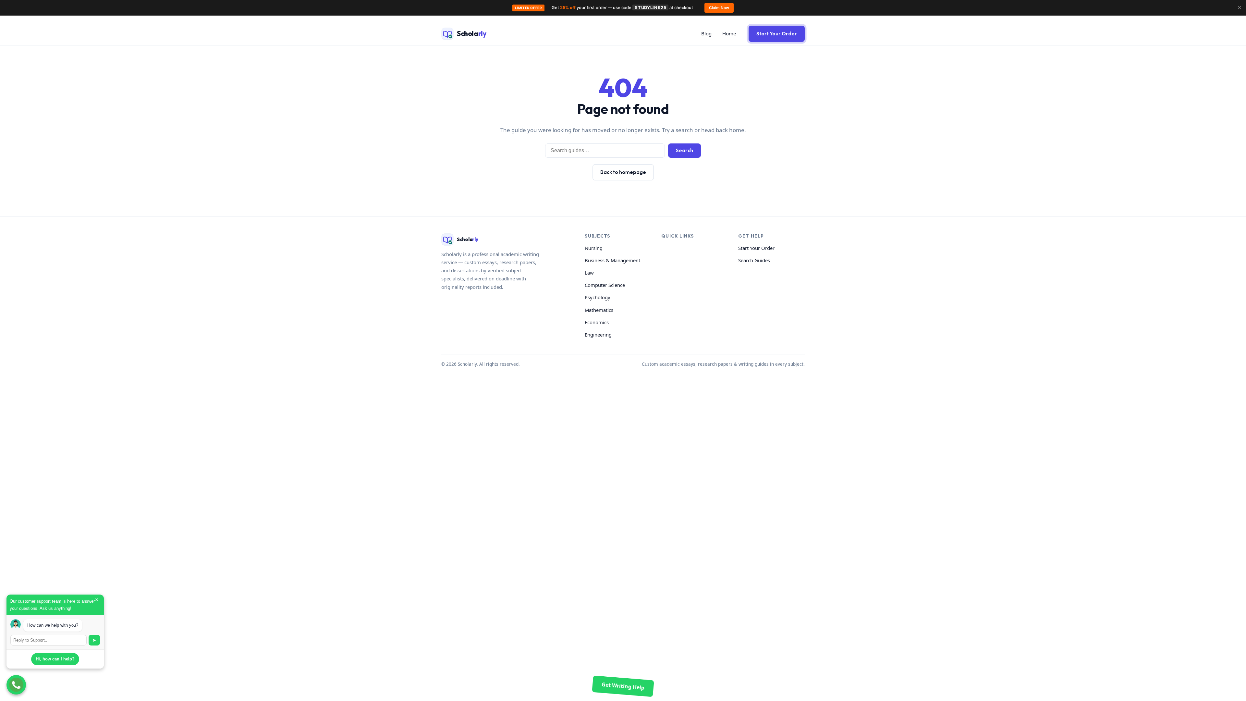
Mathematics (599, 310)
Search (684, 150)
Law (589, 272)
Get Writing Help (622, 686)
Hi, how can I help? (55, 659)
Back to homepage (623, 172)
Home (729, 33)
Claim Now (719, 7)
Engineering (598, 334)
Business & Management (612, 260)
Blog (706, 33)
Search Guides (754, 260)
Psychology (597, 297)
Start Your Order (776, 34)
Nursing (594, 248)
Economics (597, 322)
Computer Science (605, 285)
